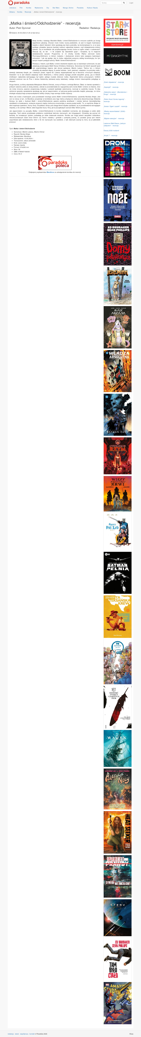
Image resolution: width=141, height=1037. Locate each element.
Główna (12, 12)
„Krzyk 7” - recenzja (110, 135)
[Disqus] (54, 206)
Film (21, 8)
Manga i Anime (68, 8)
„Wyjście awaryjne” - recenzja (114, 118)
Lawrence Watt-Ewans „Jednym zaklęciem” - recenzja (115, 124)
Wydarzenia (39, 8)
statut (17, 1034)
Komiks (28, 8)
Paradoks (80, 8)
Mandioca (50, 172)
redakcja (11, 1034)
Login (131, 3)
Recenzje (28, 12)
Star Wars (56, 8)
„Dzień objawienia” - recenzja (114, 82)
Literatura (12, 8)
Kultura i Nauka (92, 8)
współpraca (24, 1034)
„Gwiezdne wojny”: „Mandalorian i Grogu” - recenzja (115, 93)
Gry (47, 8)
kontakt (32, 1034)
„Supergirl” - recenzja (111, 87)
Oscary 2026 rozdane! (111, 130)
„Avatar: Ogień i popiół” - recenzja (115, 106)
